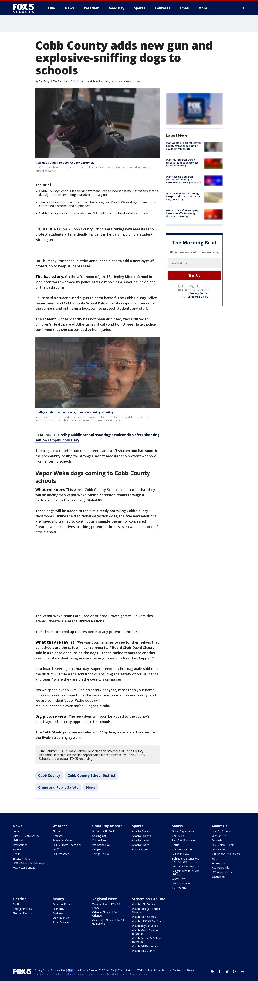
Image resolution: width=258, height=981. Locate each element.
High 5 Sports (140, 849)
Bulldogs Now (180, 854)
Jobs (214, 858)
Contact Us (218, 849)
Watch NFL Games (143, 904)
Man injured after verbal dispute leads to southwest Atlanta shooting (182, 162)
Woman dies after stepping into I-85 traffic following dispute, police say (182, 213)
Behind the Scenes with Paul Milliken (186, 860)
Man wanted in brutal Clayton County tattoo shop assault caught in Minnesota (184, 145)
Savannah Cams (62, 840)
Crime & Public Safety (26, 836)
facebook (220, 972)
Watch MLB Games (144, 916)
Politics (17, 849)
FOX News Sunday (24, 867)
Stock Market (61, 918)
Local (16, 831)
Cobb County (77, 81)
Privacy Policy (198, 293)
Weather (60, 826)
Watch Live (178, 879)
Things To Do (100, 854)
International (20, 845)
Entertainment (21, 858)
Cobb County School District (91, 775)
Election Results (22, 913)
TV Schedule (179, 888)
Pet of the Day (101, 845)
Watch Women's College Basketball (147, 939)
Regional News (104, 899)
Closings (58, 831)
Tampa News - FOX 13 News (106, 905)
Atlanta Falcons (141, 836)
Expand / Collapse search (243, 8)
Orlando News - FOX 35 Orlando (106, 913)
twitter (227, 972)
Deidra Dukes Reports (185, 866)
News (90, 787)
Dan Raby (44, 81)
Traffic (56, 849)
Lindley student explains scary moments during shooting (74, 412)
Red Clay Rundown (183, 840)
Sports (137, 826)
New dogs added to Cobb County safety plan (65, 162)
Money (58, 899)
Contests (217, 840)
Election (19, 899)
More (203, 8)
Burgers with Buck (103, 831)
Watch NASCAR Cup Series (148, 921)
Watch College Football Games (146, 910)
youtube (212, 972)
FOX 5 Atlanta (60, 81)
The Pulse (178, 836)
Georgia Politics (22, 909)
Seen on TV (219, 836)
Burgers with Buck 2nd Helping (185, 872)
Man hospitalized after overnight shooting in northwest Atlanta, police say (183, 179)
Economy (58, 909)
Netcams (58, 836)
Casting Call (99, 836)
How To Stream (221, 831)
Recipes (97, 849)
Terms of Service (197, 296)
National (18, 840)
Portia (175, 845)
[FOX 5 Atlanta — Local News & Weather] (25, 8)
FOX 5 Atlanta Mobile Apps (29, 863)
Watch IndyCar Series (145, 926)
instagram (235, 972)
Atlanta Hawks (141, 840)
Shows (177, 826)
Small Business (62, 922)
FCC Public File (220, 867)
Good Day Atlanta (107, 826)
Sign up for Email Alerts (226, 854)
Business (58, 913)
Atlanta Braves (141, 831)
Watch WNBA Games (145, 946)
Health (17, 854)
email (242, 972)
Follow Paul (99, 840)
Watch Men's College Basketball (145, 931)
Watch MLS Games (143, 950)
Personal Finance (63, 904)
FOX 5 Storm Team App (67, 845)
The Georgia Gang (183, 849)
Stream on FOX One (148, 899)
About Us (219, 826)
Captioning (218, 876)
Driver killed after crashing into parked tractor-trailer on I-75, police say (183, 196)
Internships (218, 863)
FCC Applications (222, 872)
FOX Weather (61, 854)
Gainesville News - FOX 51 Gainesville (108, 921)
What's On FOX (181, 883)
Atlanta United (140, 845)
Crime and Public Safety (58, 787)
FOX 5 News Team (223, 845)
